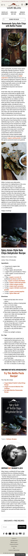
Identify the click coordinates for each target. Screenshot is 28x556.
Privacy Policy (14, 546)
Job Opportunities (14, 540)
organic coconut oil (15, 277)
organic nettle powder (14, 138)
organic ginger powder (16, 284)
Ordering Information (14, 544)
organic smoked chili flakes (16, 280)
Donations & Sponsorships (14, 550)
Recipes (14, 439)
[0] (26, 5)
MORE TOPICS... (22, 14)
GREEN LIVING (13, 12)
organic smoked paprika (16, 291)
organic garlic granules (16, 286)
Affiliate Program (14, 542)
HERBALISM (22, 12)
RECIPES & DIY (5, 12)
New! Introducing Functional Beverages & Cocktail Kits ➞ (14, 1)
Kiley (9, 468)
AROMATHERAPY (4, 14)
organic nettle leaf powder (17, 282)
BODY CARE (13, 14)
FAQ (14, 548)
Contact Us (14, 538)
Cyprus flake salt (14, 293)
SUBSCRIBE (22, 526)
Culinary (8, 439)
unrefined (13, 279)
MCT (19, 279)
